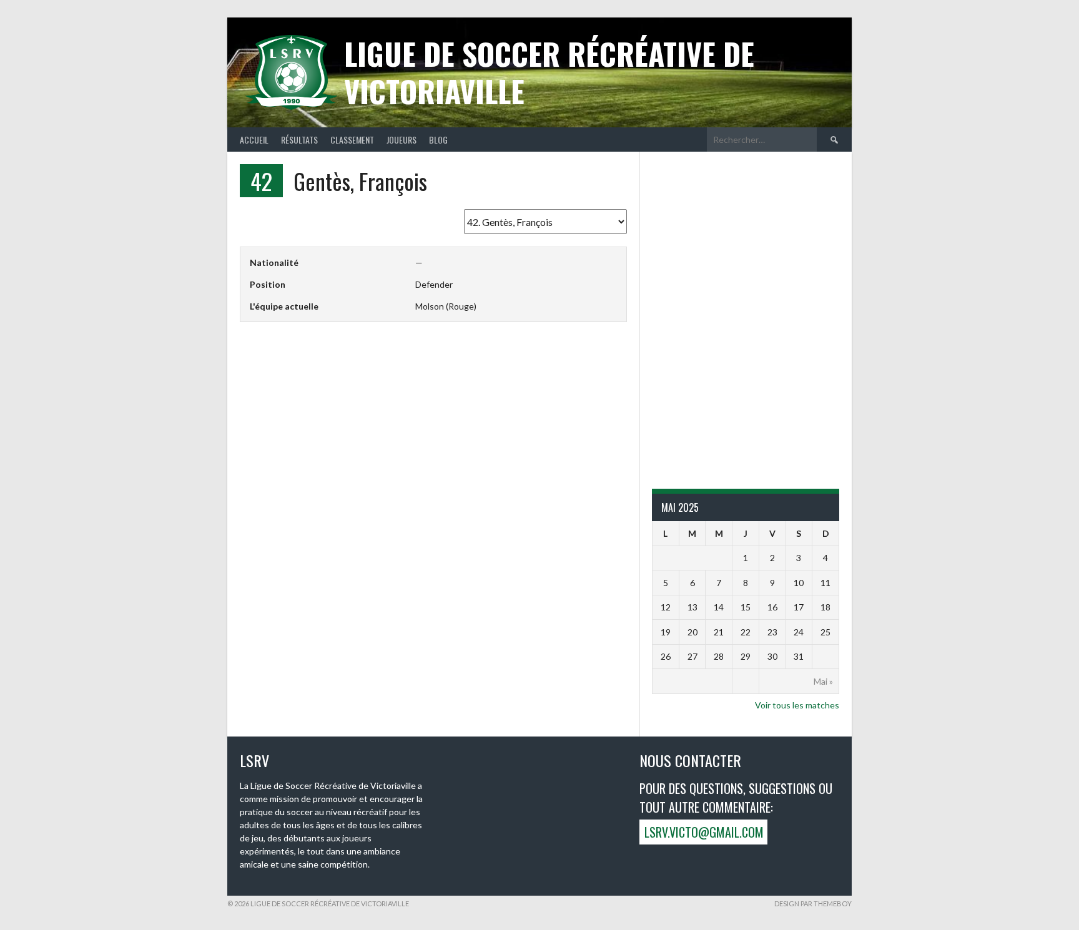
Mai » (823, 681)
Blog (438, 139)
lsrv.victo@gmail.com (704, 832)
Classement (352, 139)
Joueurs (401, 139)
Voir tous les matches (797, 705)
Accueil (254, 139)
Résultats (299, 139)
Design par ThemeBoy (813, 903)
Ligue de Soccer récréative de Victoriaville (549, 72)
